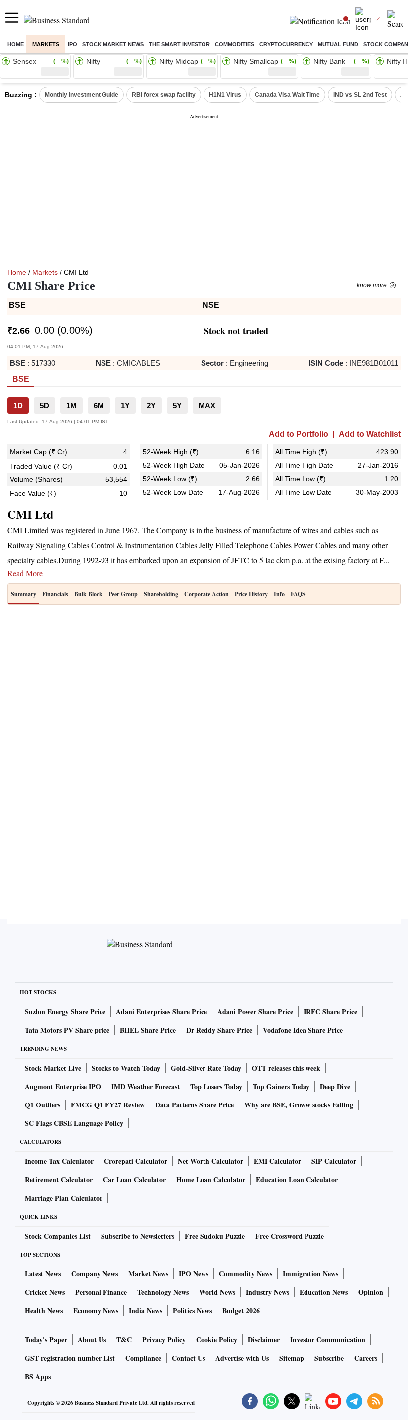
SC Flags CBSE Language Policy (74, 1123)
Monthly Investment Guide (81, 94)
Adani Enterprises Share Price (161, 1011)
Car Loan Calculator (134, 1179)
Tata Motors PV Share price (67, 1030)
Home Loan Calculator (210, 1179)
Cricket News (45, 1292)
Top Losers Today (216, 1086)
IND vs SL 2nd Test (360, 94)
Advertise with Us (242, 1358)
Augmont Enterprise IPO (63, 1086)
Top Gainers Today (281, 1086)
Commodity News (245, 1273)
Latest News (43, 1273)
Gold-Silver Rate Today (206, 1068)
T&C (124, 1339)
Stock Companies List (58, 1236)
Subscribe (329, 1358)
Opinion (370, 1292)
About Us (92, 1339)
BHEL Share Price (148, 1030)
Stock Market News (113, 44)
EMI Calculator (277, 1161)
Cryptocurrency (286, 44)
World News (217, 1292)
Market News (148, 1273)
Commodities (234, 44)
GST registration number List (70, 1358)
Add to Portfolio (298, 434)
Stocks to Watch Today (126, 1068)
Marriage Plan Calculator (63, 1198)
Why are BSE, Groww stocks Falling (298, 1105)
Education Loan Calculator (297, 1179)
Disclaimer (264, 1339)
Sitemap (291, 1358)
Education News (324, 1292)
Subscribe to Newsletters (137, 1236)
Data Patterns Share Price (194, 1105)
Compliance (143, 1358)
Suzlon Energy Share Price (65, 1011)
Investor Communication (327, 1339)
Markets (45, 44)
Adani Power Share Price (255, 1011)
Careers (365, 1358)
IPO (72, 44)
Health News (44, 1310)
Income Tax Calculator (59, 1161)
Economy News (95, 1310)
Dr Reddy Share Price (219, 1030)
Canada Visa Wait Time (287, 94)
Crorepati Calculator (135, 1161)
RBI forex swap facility (164, 94)
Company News (94, 1273)
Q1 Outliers (42, 1105)
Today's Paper (46, 1339)
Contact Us (188, 1358)
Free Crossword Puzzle (289, 1236)
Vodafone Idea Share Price (303, 1030)
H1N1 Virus (225, 94)
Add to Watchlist (370, 434)
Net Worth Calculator (210, 1161)
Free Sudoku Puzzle (215, 1236)
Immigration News (310, 1273)
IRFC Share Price (330, 1011)
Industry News (267, 1292)
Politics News (192, 1310)
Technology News (163, 1292)
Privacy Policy (164, 1339)
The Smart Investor (179, 44)
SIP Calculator (333, 1161)
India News (145, 1310)
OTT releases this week (286, 1068)
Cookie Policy (216, 1339)
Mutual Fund (338, 44)
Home (15, 44)
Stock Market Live (53, 1068)
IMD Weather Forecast (145, 1086)
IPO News (193, 1273)
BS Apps (38, 1376)
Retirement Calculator (59, 1179)
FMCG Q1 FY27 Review (108, 1105)
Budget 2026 (241, 1310)
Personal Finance (101, 1292)
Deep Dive (335, 1086)
